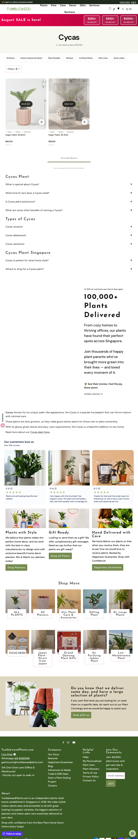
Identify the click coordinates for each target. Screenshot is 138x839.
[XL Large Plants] (121, 601)
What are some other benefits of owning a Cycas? (34, 210)
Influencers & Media (59, 770)
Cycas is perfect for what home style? (27, 260)
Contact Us (89, 780)
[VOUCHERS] (17, 642)
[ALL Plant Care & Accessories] (69, 601)
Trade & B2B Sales (58, 773)
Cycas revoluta (14, 226)
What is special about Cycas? (22, 184)
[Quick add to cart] (41, 122)
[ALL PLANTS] (17, 601)
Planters (69, 58)
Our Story (53, 754)
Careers (52, 785)
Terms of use (90, 772)
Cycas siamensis (15, 244)
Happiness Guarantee (107, 567)
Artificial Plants (86, 58)
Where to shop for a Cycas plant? (25, 269)
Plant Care (103, 58)
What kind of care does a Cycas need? (27, 193)
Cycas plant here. (40, 432)
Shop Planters (16, 567)
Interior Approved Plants (31, 58)
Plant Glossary (91, 768)
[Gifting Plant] (95, 601)
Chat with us (81, 715)
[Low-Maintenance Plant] (121, 642)
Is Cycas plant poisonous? (20, 201)
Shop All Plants (60, 556)
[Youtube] (74, 742)
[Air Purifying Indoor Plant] (95, 642)
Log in (133, 2)
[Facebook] (63, 742)
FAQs (86, 757)
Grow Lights (119, 58)
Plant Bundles (54, 58)
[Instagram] (68, 742)
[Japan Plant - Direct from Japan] (43, 642)
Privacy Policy (91, 776)
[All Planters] (43, 601)
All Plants (10, 58)
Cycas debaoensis (16, 235)
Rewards (53, 758)
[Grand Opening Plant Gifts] (69, 642)
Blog (50, 766)
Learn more (125, 2)
